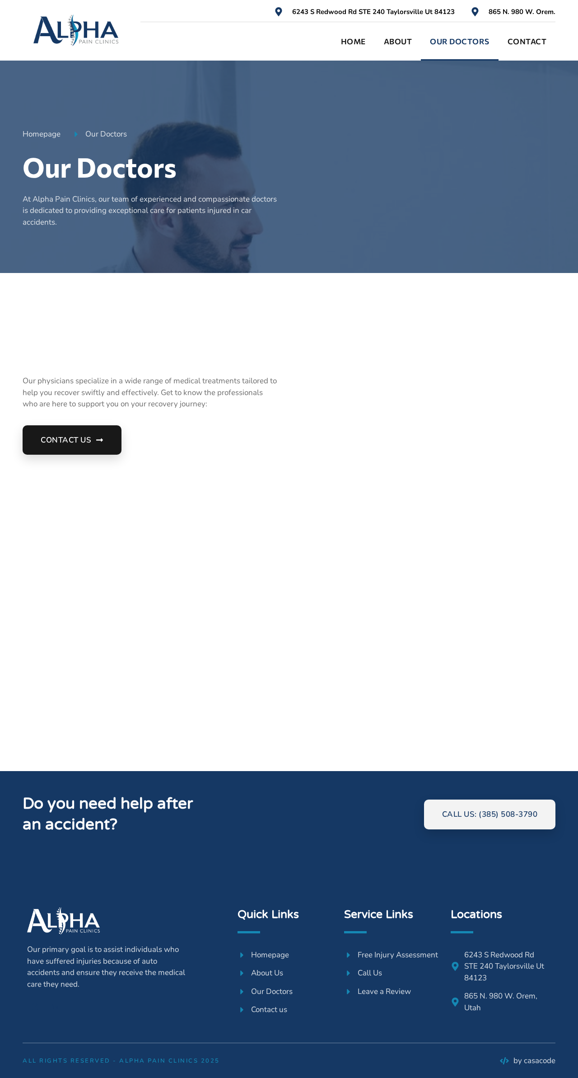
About (398, 41)
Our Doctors (459, 41)
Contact (527, 41)
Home (353, 41)
